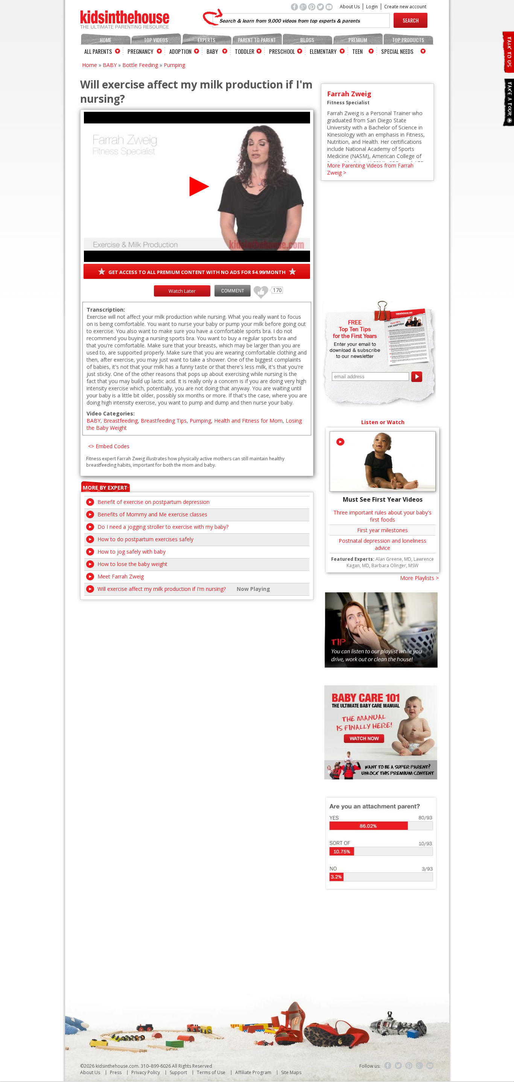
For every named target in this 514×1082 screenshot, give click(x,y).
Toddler (244, 51)
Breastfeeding (120, 420)
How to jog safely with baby (131, 551)
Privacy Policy (145, 1072)
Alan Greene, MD (393, 559)
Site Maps (291, 1072)
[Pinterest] (409, 1066)
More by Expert (105, 487)
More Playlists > (419, 577)
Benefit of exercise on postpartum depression (153, 501)
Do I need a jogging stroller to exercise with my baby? (162, 526)
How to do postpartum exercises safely (145, 539)
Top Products (408, 40)
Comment (232, 291)
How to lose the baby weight (132, 564)
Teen (357, 51)
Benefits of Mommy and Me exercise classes (152, 514)
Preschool (282, 51)
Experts (206, 40)
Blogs (307, 40)
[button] (196, 186)
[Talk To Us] (508, 69)
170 (258, 288)
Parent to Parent (257, 40)
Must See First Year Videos (383, 499)
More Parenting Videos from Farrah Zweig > (370, 169)
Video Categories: (111, 413)
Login (372, 6)
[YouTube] (430, 1066)
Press (116, 1072)
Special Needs (397, 51)
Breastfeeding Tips (164, 420)
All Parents (98, 51)
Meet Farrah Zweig (120, 576)
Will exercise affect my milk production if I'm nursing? (161, 588)
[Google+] (419, 1066)
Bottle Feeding (140, 64)
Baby (212, 51)
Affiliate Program (253, 1072)
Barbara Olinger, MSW (394, 565)
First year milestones (382, 530)
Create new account (405, 6)
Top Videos (156, 40)
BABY (110, 64)
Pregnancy (140, 51)
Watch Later (182, 291)
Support (178, 1072)
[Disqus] (196, 694)
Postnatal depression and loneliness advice (382, 544)
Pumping (174, 64)
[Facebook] (388, 1066)
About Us (350, 6)
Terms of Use (211, 1072)
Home (105, 40)
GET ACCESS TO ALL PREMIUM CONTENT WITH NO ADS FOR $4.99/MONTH (197, 272)
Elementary (323, 51)
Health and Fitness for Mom (248, 420)
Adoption (180, 51)
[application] (197, 187)
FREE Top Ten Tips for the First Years (355, 329)
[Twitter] (398, 1066)
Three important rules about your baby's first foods (382, 516)
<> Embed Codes (108, 446)
